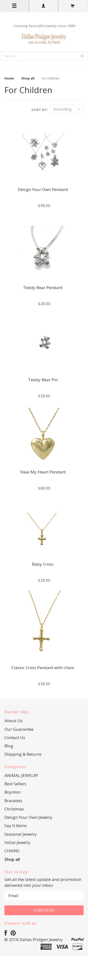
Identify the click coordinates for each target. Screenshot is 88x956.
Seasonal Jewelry (20, 834)
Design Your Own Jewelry (28, 817)
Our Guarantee (18, 729)
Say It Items (15, 825)
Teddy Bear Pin (43, 380)
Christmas (14, 809)
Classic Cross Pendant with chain (42, 667)
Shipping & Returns (23, 754)
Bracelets (13, 800)
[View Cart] (72, 6)
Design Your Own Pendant (43, 189)
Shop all (27, 78)
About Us (13, 720)
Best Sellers (15, 784)
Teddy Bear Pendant (43, 287)
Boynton (12, 792)
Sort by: (39, 109)
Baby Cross (43, 564)
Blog (8, 746)
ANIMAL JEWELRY (21, 775)
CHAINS (11, 851)
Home (9, 78)
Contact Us (14, 737)
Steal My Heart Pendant (43, 472)
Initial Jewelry (17, 842)
